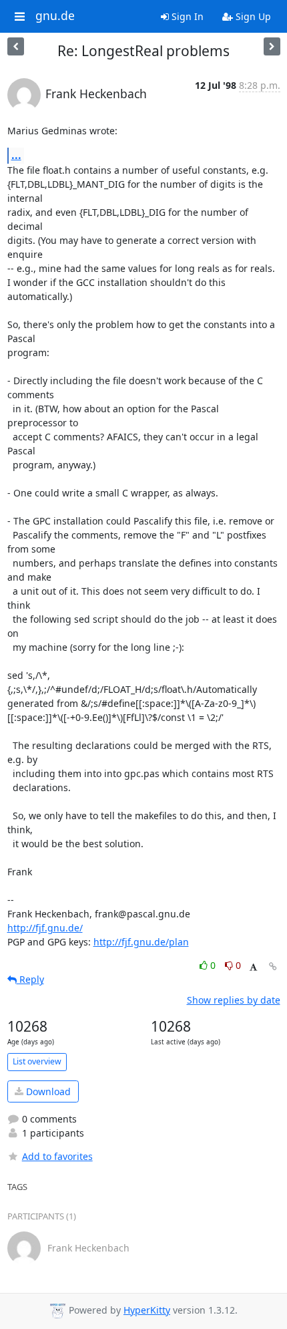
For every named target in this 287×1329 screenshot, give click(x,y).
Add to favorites (57, 1156)
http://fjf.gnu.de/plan (141, 941)
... (16, 155)
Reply (30, 979)
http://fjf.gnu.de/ (45, 927)
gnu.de (55, 16)
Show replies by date (233, 1000)
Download (47, 1091)
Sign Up (252, 16)
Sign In (186, 16)
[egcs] (15, 46)
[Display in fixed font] (253, 967)
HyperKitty (146, 1310)
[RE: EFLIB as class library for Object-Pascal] (272, 46)
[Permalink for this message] (273, 966)
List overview (37, 1061)
